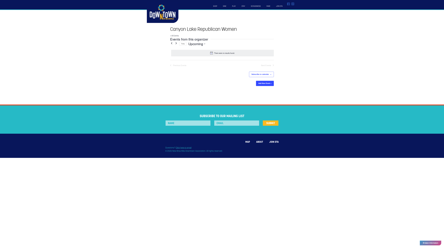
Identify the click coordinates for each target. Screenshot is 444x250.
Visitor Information (431, 243)
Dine (224, 6)
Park (268, 6)
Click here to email (183, 147)
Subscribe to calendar (260, 74)
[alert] (222, 53)
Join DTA (279, 6)
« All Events (174, 35)
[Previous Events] (171, 43)
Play (234, 6)
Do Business (256, 6)
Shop (215, 6)
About (259, 142)
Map (247, 142)
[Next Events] (176, 43)
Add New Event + (264, 83)
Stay (243, 6)
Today (183, 44)
